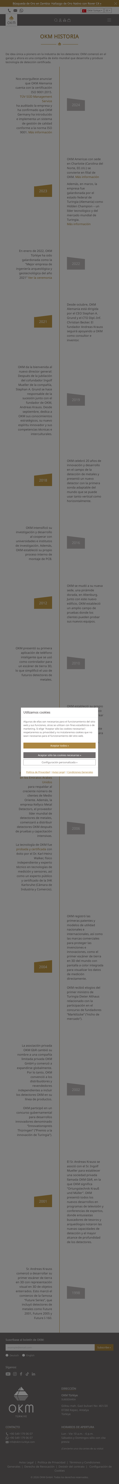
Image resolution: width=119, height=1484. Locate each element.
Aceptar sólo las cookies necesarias (58, 755)
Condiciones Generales (80, 772)
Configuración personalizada (59, 762)
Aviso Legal (58, 772)
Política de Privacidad (38, 772)
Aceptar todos (58, 745)
